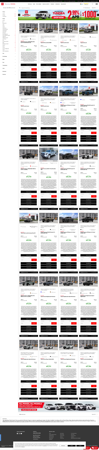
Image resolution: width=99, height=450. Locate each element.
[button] (37, 28)
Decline (72, 445)
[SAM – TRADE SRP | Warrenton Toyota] (58, 406)
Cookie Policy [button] (45, 445)
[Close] (12, 413)
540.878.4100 (34, 81)
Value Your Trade (29, 77)
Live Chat (4, 417)
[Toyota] (2, 4)
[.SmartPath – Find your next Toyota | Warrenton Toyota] (58, 15)
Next (98, 15)
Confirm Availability (28, 138)
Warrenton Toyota (24, 81)
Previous (19, 15)
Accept (80, 445)
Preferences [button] (23, 446)
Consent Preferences (0, 438)
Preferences (63, 445)
